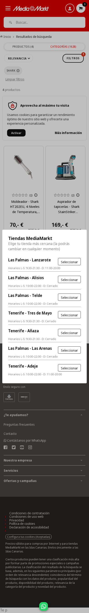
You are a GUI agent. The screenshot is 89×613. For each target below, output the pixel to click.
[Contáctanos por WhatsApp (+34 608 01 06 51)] (84, 608)
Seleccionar (69, 262)
